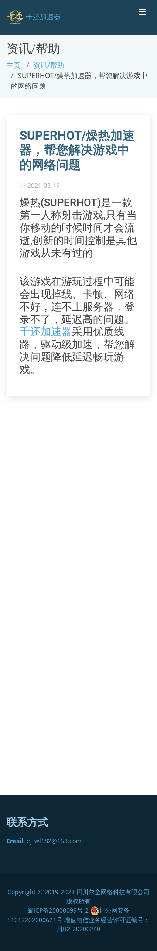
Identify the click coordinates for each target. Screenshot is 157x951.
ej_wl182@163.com (44, 841)
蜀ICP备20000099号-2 (58, 910)
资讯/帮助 (49, 65)
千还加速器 (46, 332)
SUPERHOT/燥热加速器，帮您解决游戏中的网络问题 (77, 150)
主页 (13, 65)
